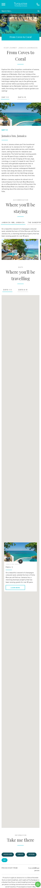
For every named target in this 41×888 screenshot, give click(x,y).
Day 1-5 (5, 97)
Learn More (15, 587)
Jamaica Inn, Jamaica (13, 222)
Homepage (4, 15)
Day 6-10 (22, 97)
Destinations (13, 15)
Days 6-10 (22, 290)
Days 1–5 (7, 290)
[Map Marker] (20, 561)
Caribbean (22, 15)
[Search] (38, 11)
